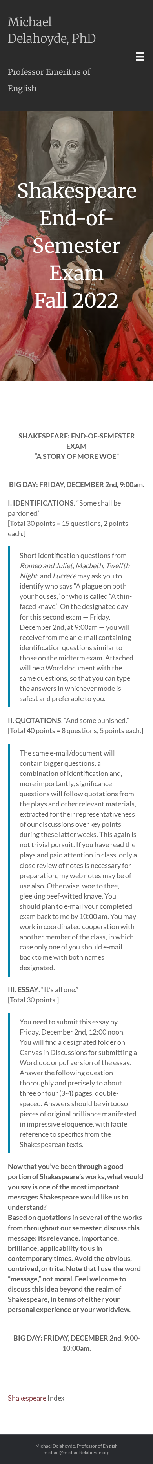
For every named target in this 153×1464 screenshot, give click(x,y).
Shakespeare (27, 1397)
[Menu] (140, 56)
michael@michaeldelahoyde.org (76, 1452)
